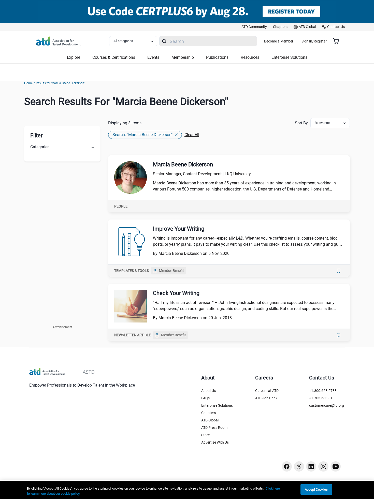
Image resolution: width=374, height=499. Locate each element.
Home (28, 83)
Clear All (191, 134)
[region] (187, 490)
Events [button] (153, 57)
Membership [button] (182, 57)
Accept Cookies (316, 489)
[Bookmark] (339, 270)
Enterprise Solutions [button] (289, 57)
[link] (254, 27)
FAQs (205, 398)
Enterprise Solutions (217, 405)
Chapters (208, 413)
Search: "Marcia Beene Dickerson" (142, 134)
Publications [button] (217, 57)
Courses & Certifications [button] (113, 57)
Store (205, 435)
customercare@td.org (326, 405)
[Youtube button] (335, 466)
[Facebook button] (287, 466)
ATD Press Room (214, 427)
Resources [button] (250, 57)
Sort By (301, 123)
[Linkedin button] (311, 466)
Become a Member (278, 41)
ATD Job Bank (266, 398)
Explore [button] (73, 57)
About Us (208, 391)
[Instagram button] (323, 466)
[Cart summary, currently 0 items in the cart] (338, 41)
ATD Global (210, 420)
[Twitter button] (299, 466)
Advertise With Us (215, 442)
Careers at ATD (267, 391)
